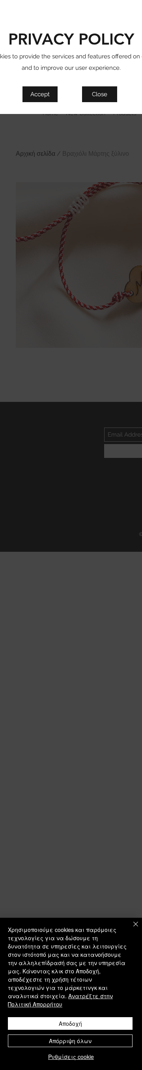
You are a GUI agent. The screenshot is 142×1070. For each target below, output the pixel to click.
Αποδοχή (70, 1023)
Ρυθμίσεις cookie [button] (71, 1057)
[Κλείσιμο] (130, 928)
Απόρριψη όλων (70, 1041)
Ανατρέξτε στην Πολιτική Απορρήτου (60, 1000)
